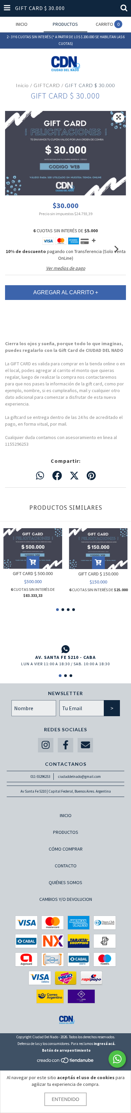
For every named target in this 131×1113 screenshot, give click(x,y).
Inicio (22, 85)
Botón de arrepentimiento (66, 1050)
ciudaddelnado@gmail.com (79, 776)
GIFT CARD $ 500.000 (33, 573)
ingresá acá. (104, 1043)
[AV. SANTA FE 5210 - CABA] (65, 649)
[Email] (85, 745)
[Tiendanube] (65, 1062)
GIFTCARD (47, 85)
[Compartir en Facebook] (57, 476)
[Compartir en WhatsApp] (40, 476)
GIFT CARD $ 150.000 (98, 574)
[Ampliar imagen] (118, 118)
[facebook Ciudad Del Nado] (65, 745)
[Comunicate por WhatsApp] (117, 1059)
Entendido (65, 1099)
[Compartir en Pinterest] (91, 476)
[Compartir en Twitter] (74, 476)
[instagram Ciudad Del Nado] (45, 745)
